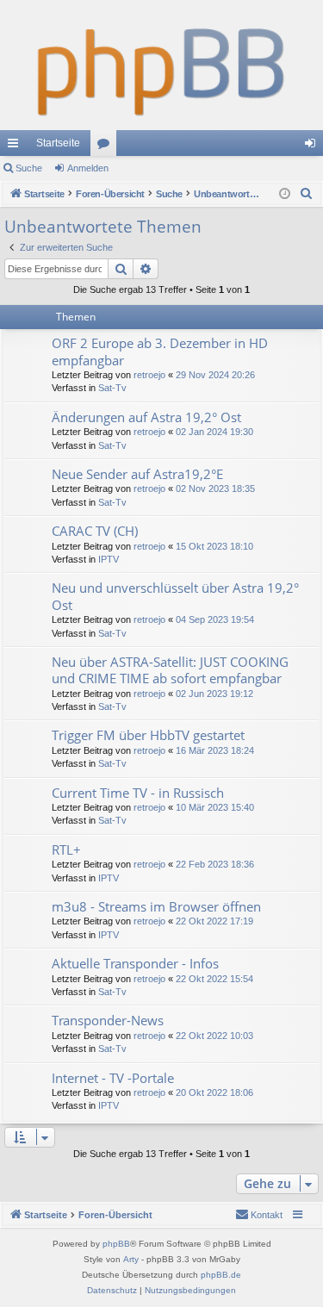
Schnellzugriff (16, 146)
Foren (106, 146)
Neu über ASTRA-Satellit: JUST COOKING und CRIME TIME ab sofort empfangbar (170, 670)
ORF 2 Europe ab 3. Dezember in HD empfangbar (160, 351)
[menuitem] (306, 193)
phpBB (116, 1243)
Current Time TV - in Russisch (138, 792)
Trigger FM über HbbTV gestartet (148, 735)
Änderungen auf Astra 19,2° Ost (146, 417)
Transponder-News (108, 1020)
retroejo (149, 375)
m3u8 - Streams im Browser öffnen (156, 906)
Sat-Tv (112, 388)
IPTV (108, 559)
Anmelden (88, 168)
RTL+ (66, 849)
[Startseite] (161, 65)
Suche (29, 168)
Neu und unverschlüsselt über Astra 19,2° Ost (175, 596)
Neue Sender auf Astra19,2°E (137, 473)
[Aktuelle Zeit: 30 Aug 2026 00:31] (284, 194)
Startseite (58, 143)
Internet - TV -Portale (113, 1077)
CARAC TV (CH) (95, 530)
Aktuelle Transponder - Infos (135, 963)
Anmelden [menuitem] (313, 146)
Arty (131, 1259)
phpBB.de (221, 1274)
